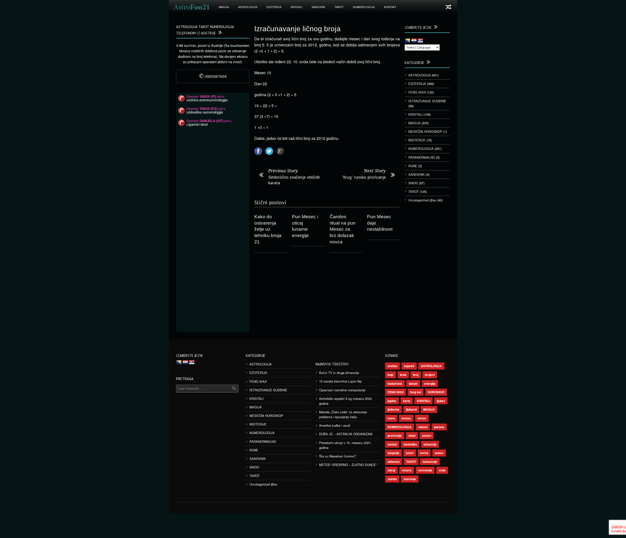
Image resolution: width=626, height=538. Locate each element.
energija (430, 383)
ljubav (441, 401)
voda (442, 470)
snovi (410, 453)
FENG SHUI (417, 92)
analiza (392, 366)
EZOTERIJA (274, 7)
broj (415, 374)
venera (407, 470)
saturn (426, 435)
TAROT (339, 7)
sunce (439, 453)
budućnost (395, 383)
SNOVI (413, 183)
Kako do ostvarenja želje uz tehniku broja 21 (267, 229)
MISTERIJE (416, 140)
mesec (406, 418)
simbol (392, 444)
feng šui (415, 392)
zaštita (392, 479)
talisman (394, 461)
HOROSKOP (436, 392)
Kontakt (390, 7)
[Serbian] (420, 40)
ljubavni (411, 409)
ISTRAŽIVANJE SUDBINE (427, 101)
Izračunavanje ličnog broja (297, 29)
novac (422, 418)
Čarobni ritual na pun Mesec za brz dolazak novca (343, 229)
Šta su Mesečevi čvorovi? (337, 456)
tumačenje (430, 461)
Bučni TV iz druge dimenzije (339, 372)
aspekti (409, 366)
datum (413, 383)
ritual (411, 435)
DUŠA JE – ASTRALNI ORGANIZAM (345, 434)
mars (391, 418)
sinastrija (430, 444)
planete (439, 427)
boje (390, 374)
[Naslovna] (191, 7)
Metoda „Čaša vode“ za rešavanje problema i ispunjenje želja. (343, 414)
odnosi (422, 427)
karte (406, 401)
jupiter (392, 401)
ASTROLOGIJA (247, 7)
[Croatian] (414, 40)
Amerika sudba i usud (334, 425)
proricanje (395, 435)
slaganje (393, 453)
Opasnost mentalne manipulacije (342, 390)
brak (403, 374)
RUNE (412, 166)
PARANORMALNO (421, 157)
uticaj (391, 470)
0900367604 (213, 76)
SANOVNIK (318, 7)
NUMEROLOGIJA (364, 7)
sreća (424, 453)
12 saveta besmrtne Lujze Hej (340, 381)
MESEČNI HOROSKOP (425, 131)
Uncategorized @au (422, 200)
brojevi (430, 374)
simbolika (410, 444)
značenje (409, 479)
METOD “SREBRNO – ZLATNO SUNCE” (348, 464)
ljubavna (393, 409)
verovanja (425, 470)
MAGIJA (224, 7)
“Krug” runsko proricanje (364, 177)
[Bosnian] (408, 40)
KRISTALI (296, 7)
